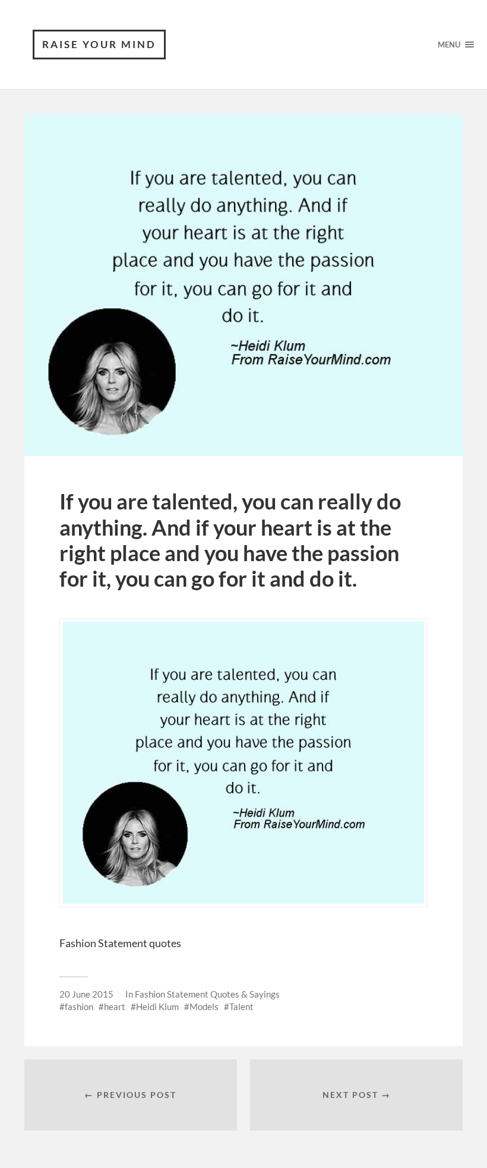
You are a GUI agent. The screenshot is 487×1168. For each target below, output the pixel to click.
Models (204, 1006)
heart (114, 1006)
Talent (241, 1006)
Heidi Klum (157, 1006)
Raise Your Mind (99, 44)
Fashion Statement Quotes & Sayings (207, 994)
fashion (79, 1006)
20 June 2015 (86, 994)
